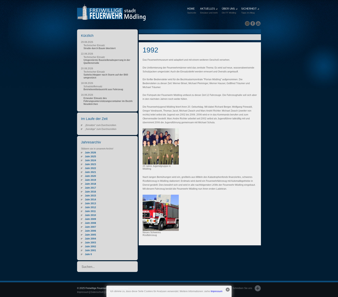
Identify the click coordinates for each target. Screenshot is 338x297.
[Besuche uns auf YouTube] (258, 23)
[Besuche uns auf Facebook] (252, 23)
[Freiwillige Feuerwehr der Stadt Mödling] (111, 17)
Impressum (216, 291)
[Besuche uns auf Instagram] (247, 23)
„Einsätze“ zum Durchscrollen (100, 125)
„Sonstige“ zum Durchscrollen (100, 129)
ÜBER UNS (229, 10)
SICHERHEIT (249, 10)
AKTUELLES (209, 10)
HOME (191, 10)
